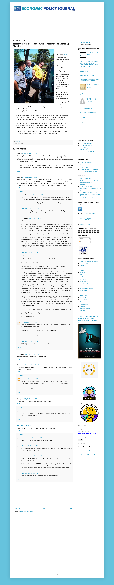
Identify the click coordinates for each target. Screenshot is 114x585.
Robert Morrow (84, 281)
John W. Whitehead (85, 308)
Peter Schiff (83, 297)
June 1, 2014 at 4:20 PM (31, 378)
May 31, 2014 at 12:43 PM (31, 364)
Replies (21, 191)
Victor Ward (83, 306)
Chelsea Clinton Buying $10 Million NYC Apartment (92, 100)
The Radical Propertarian (86, 288)
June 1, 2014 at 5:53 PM (31, 341)
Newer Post (17, 508)
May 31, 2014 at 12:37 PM (31, 354)
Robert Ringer (83, 290)
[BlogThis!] (17, 143)
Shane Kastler (83, 272)
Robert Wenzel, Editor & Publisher (89, 261)
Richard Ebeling (84, 270)
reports (65, 54)
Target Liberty (83, 118)
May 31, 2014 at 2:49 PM (27, 425)
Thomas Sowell (84, 302)
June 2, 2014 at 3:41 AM (32, 411)
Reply (18, 171)
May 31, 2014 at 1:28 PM (31, 399)
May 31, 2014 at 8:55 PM (36, 194)
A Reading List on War (86, 186)
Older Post (69, 508)
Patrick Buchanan (84, 268)
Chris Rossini (83, 292)
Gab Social (93, 213)
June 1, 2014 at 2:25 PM (31, 473)
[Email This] (16, 143)
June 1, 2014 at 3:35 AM (35, 455)
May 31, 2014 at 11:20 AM (29, 153)
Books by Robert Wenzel (86, 198)
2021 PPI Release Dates (86, 145)
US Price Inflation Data (86, 162)
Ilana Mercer (83, 279)
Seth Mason (83, 277)
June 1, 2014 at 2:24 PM (31, 252)
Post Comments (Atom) (26, 511)
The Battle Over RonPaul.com (88, 112)
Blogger (60, 574)
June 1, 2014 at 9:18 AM (35, 218)
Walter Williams (84, 311)
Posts (81, 238)
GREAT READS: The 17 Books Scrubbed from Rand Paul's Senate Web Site (90, 194)
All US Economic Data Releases (88, 171)
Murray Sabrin (83, 295)
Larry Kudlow (83, 274)
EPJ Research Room (85, 224)
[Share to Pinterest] (22, 143)
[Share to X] (19, 143)
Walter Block (83, 265)
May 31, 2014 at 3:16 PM (35, 437)
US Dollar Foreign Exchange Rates (89, 169)
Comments (83, 242)
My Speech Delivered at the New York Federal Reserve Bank (92, 86)
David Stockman (84, 304)
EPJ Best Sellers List (85, 178)
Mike (22, 208)
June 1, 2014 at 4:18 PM (31, 322)
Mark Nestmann (84, 286)
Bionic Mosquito (84, 283)
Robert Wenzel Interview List (87, 222)
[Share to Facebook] (20, 143)
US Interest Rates (84, 167)
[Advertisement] (57, 25)
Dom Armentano (84, 263)
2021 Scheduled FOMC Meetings (88, 151)
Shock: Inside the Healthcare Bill (88, 75)
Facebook (85, 213)
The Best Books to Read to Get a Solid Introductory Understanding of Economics (90, 182)
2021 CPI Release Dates (86, 143)
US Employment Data (85, 165)
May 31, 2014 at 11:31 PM (32, 446)
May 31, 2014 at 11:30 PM (32, 208)
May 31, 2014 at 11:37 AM (29, 177)
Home (43, 508)
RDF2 (23, 322)
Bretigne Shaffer (84, 299)
